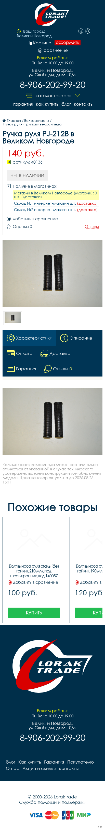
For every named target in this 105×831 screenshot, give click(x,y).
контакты (83, 104)
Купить (34, 612)
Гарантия (23, 104)
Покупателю (80, 762)
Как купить (47, 104)
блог (66, 104)
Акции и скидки (39, 768)
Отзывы (92, 226)
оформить (67, 42)
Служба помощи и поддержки (52, 802)
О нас (12, 768)
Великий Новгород (34, 36)
